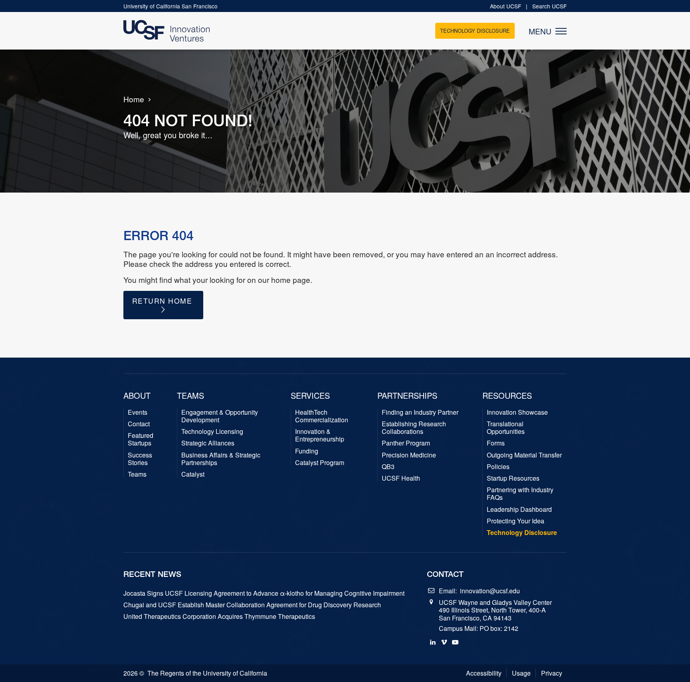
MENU (542, 31)
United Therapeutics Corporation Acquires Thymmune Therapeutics (219, 616)
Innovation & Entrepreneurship (319, 435)
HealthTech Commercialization (321, 416)
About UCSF (506, 6)
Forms (496, 443)
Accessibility (484, 673)
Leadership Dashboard (519, 509)
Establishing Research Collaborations (414, 427)
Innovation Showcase (517, 412)
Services (310, 395)
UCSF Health (401, 478)
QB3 (388, 466)
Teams (137, 474)
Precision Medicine (409, 455)
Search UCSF (549, 6)
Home (133, 99)
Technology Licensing (212, 431)
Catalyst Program (319, 462)
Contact (139, 423)
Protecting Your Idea (515, 521)
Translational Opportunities (506, 427)
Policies (498, 466)
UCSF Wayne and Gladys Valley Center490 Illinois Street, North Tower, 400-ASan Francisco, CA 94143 (495, 610)
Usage (521, 673)
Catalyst (192, 474)
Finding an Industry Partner (420, 412)
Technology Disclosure (475, 30)
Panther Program (406, 443)
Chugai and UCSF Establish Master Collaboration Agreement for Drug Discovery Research (252, 604)
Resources (507, 395)
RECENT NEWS (152, 574)
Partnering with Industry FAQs (520, 493)
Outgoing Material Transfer (524, 455)
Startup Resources (513, 478)
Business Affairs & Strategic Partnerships (220, 458)
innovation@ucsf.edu (490, 591)
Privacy (551, 673)
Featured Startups (140, 439)
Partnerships (407, 395)
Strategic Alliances (207, 443)
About (137, 395)
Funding (306, 451)
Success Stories (140, 458)
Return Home (163, 301)
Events (137, 412)
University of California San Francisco (170, 6)
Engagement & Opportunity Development (219, 416)
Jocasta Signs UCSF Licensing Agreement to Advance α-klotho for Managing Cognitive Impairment (263, 593)
